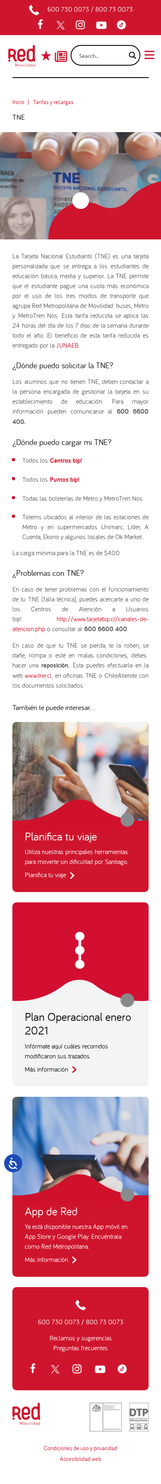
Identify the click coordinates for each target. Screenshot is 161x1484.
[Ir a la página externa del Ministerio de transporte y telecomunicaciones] (106, 1417)
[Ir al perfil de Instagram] (81, 25)
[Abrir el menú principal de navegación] (149, 54)
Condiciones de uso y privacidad (80, 1448)
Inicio (18, 102)
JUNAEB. (67, 345)
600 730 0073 (68, 9)
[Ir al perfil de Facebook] (43, 25)
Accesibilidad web (80, 1459)
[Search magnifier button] (130, 55)
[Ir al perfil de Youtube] (102, 25)
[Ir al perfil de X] (61, 25)
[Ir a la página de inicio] (21, 58)
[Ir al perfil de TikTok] (123, 25)
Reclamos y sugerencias (81, 1338)
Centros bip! (66, 460)
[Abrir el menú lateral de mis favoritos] (46, 55)
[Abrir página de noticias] (61, 49)
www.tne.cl (37, 675)
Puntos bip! (64, 479)
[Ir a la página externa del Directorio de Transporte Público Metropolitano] (139, 1417)
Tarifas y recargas (53, 102)
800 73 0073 (114, 9)
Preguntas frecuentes (80, 1348)
